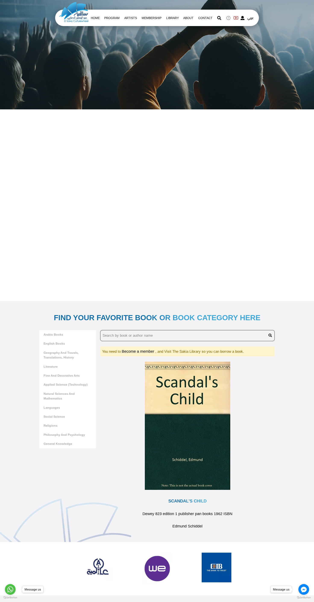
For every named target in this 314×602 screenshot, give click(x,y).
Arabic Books (53, 334)
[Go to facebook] (303, 589)
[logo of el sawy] (73, 4)
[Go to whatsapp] (10, 589)
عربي (250, 18)
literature (51, 366)
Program (112, 18)
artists (130, 18)
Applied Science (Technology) (66, 384)
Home (95, 18)
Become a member (138, 351)
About (188, 18)
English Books (54, 343)
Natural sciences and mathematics (59, 396)
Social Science (54, 416)
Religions (50, 425)
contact (205, 18)
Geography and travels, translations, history (61, 355)
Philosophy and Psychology (64, 434)
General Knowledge (58, 443)
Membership (151, 18)
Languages (52, 407)
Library (172, 18)
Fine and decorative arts (62, 375)
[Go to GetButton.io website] (304, 597)
